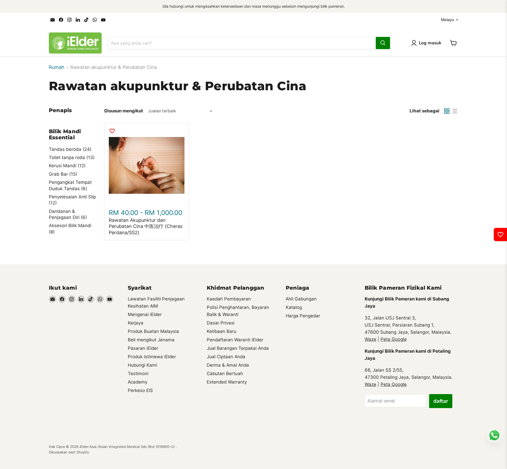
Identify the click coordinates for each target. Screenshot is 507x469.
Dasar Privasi (220, 323)
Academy (137, 382)
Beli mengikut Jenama (151, 339)
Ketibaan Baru (221, 331)
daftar (440, 401)
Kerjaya (135, 323)
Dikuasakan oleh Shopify (69, 452)
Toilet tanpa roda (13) (72, 157)
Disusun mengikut (123, 110)
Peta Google (394, 339)
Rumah (56, 67)
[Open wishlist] (500, 234)
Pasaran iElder (143, 348)
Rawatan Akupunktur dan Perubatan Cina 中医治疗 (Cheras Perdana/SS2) (145, 226)
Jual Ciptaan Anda (226, 356)
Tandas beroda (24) (70, 149)
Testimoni (138, 373)
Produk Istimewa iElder (152, 356)
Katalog (294, 307)
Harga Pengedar (303, 315)
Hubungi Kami (142, 365)
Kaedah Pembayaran (229, 299)
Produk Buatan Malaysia (153, 331)
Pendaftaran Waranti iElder (235, 339)
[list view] (454, 111)
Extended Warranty (227, 382)
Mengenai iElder (145, 314)
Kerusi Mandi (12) (67, 165)
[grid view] (446, 111)
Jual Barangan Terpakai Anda (238, 348)
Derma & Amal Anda (228, 365)
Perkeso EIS (140, 390)
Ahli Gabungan (301, 299)
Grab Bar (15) (63, 174)
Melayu (447, 19)
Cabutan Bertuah (225, 373)
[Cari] (383, 43)
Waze (370, 339)
